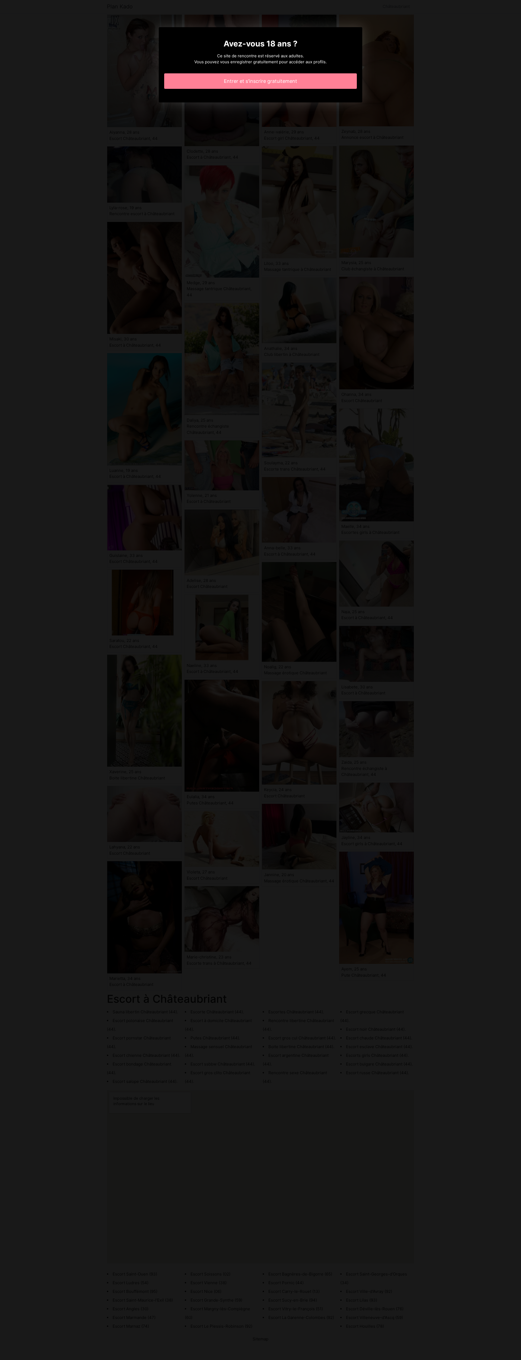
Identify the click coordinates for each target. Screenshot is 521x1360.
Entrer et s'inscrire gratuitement (260, 81)
